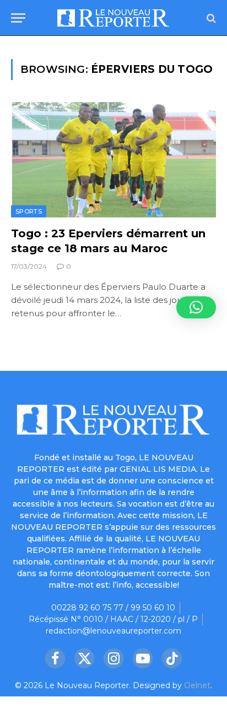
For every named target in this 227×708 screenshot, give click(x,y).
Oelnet (197, 685)
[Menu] (18, 18)
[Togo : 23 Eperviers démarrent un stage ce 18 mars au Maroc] (113, 159)
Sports (28, 211)
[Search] (210, 18)
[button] (196, 307)
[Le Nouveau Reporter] (113, 18)
